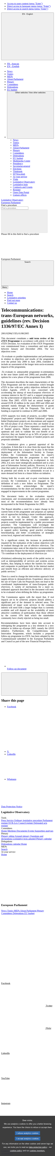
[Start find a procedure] (24, 221)
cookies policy (16, 1151)
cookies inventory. (37, 1151)
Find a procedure (9, 205)
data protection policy (38, 1147)
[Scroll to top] (24, 684)
